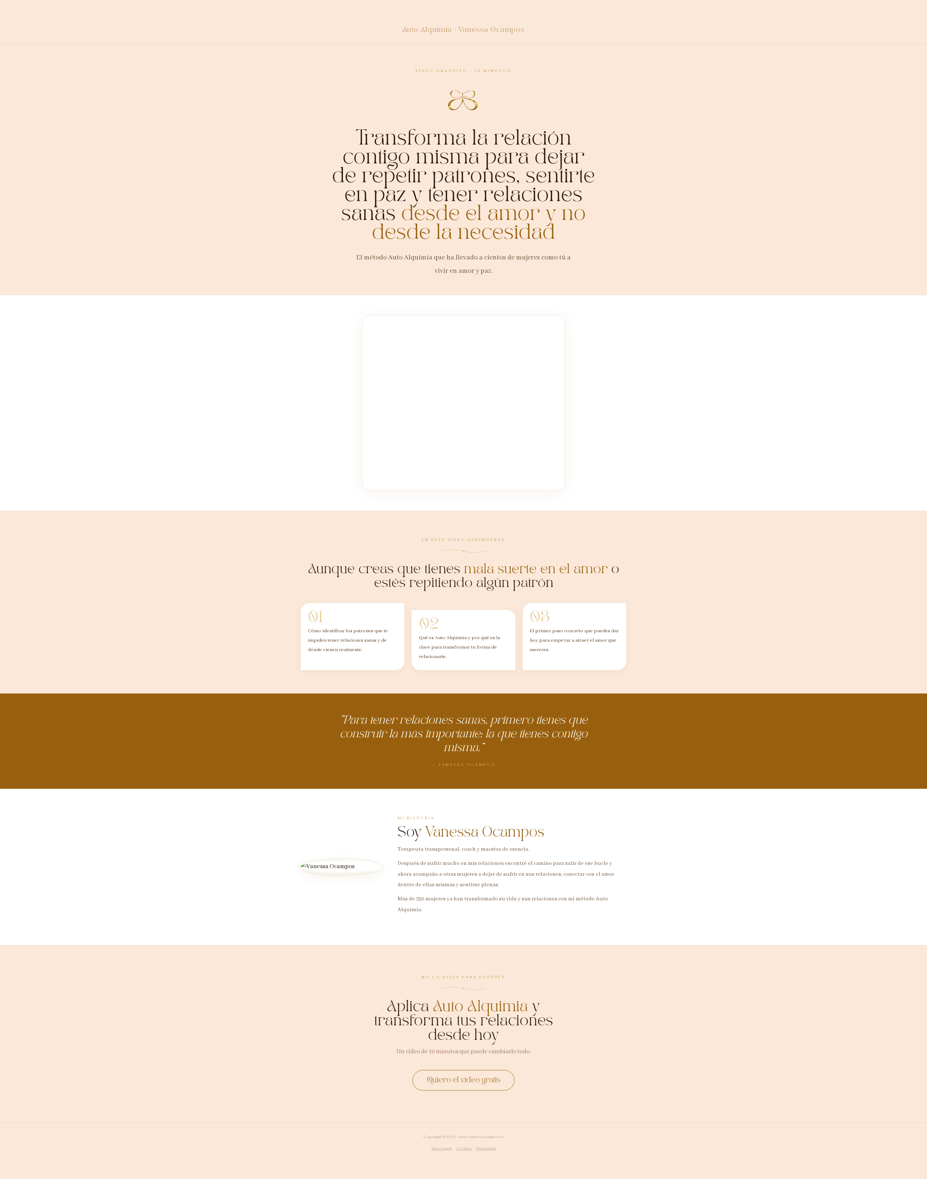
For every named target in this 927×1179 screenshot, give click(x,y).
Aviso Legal (441, 1148)
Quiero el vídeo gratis (463, 1080)
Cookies (463, 1148)
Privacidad (486, 1148)
